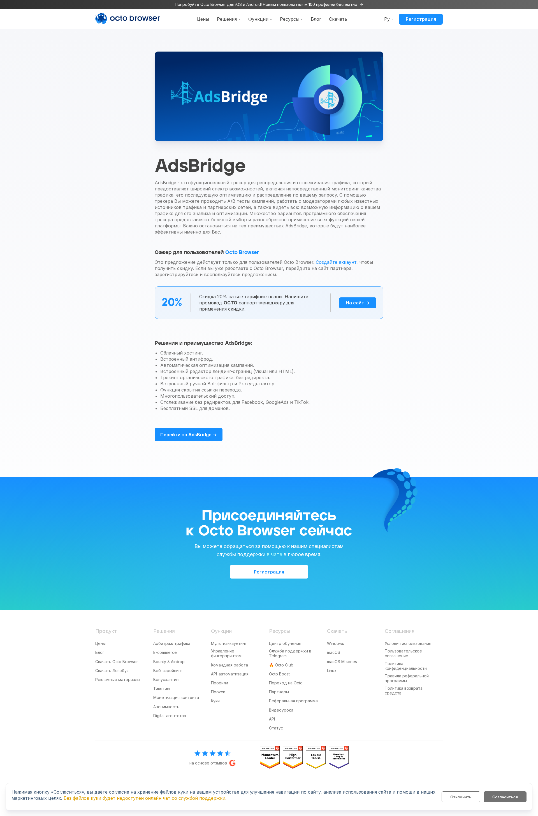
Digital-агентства (169, 715)
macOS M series (342, 661)
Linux (332, 670)
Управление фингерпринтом (226, 653)
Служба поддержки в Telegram (290, 653)
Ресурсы (289, 19)
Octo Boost (279, 674)
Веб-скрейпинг (167, 670)
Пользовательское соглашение (403, 653)
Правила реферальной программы (407, 678)
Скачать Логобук (112, 670)
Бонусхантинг (166, 679)
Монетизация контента (176, 697)
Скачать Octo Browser (116, 661)
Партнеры (279, 691)
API (272, 719)
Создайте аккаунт (336, 262)
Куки (215, 700)
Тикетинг (162, 688)
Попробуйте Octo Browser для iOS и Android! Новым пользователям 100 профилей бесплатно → (269, 4)
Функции (258, 19)
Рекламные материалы (117, 679)
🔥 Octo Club (281, 665)
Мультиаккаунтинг (229, 643)
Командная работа (229, 665)
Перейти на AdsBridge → (188, 434)
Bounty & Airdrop (169, 661)
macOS (333, 652)
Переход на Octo (286, 682)
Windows (335, 643)
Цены (203, 19)
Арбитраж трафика (171, 643)
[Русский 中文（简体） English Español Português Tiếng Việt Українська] (387, 19)
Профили (219, 682)
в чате (274, 554)
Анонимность (166, 706)
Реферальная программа (293, 700)
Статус (276, 728)
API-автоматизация (230, 674)
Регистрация (421, 19)
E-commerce (165, 652)
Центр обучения (285, 643)
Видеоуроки (281, 710)
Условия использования (408, 643)
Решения (227, 19)
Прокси (218, 691)
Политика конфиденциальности (406, 666)
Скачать (338, 19)
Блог (316, 19)
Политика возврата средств (404, 690)
